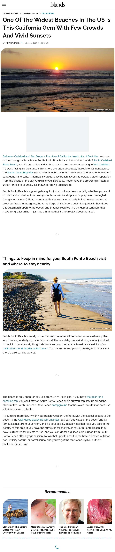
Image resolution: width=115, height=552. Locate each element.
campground (59, 405)
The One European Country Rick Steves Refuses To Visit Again (70, 530)
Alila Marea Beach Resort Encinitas (38, 419)
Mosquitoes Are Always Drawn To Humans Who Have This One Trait (43, 530)
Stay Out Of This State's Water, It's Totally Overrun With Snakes (15, 530)
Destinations (10, 13)
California (48, 13)
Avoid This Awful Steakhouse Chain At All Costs (99, 530)
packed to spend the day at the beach (25, 348)
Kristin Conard (12, 43)
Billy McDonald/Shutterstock (100, 329)
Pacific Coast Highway (20, 172)
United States (30, 13)
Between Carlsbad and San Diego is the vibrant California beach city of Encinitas (50, 156)
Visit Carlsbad (101, 164)
